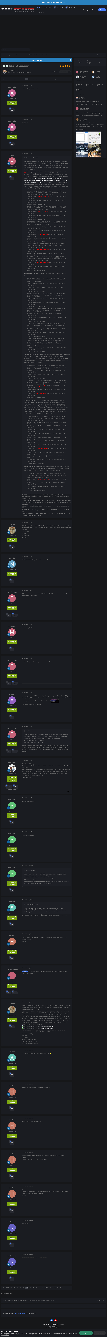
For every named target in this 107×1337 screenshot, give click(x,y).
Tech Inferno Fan (12, 592)
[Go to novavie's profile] (12, 564)
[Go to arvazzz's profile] (12, 907)
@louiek (25, 971)
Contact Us (55, 1324)
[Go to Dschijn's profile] (93, 72)
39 (23, 79)
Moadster (11, 626)
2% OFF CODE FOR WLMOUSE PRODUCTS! (52, 2)
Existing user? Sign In (89, 10)
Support (40, 12)
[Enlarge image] (37, 1026)
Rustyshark (12, 1222)
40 (27, 79)
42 (33, 79)
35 (11, 79)
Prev (7, 79)
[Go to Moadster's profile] (12, 632)
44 (39, 79)
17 (12, 822)
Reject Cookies (99, 1333)
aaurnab (12, 524)
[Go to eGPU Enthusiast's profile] (5, 72)
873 (9, 787)
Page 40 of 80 (57, 79)
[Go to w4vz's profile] (93, 77)
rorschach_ (12, 799)
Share (55, 71)
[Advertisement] (53, 31)
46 (12, 547)
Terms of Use (23, 1333)
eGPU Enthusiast (14, 70)
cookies (38, 1333)
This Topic (21, 49)
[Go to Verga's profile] (12, 161)
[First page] (3, 79)
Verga (11, 155)
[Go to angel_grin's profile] (12, 93)
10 (12, 959)
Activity (59, 7)
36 (14, 79)
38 (20, 79)
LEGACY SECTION (37, 60)
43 (36, 79)
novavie (12, 558)
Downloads (47, 7)
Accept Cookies (86, 1333)
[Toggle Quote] (24, 157)
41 (30, 79)
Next (46, 79)
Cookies (62, 1324)
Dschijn (98, 71)
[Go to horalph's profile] (12, 941)
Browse (71, 7)
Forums (39, 7)
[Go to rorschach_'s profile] (12, 805)
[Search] (29, 49)
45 (42, 79)
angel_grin (12, 87)
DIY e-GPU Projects (25, 72)
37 (17, 79)
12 (12, 925)
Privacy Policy (46, 1324)
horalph (12, 936)
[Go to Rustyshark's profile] (12, 1228)
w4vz (97, 76)
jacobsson (12, 762)
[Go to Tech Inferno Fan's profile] (12, 598)
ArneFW (12, 694)
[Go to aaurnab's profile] (12, 530)
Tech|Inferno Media (19, 1313)
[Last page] (50, 79)
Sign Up (102, 9)
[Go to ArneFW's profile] (12, 700)
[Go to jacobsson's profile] (12, 768)
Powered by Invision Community (53, 1327)
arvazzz (12, 901)
